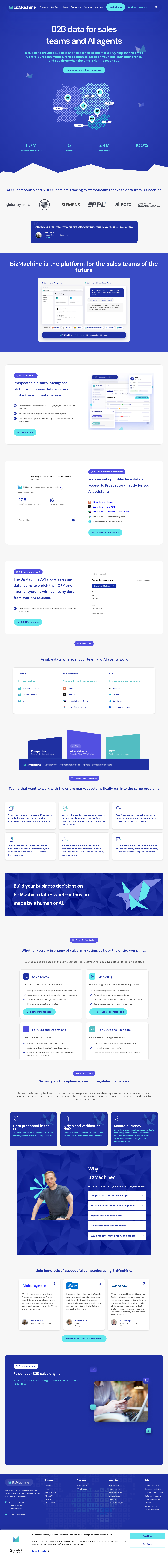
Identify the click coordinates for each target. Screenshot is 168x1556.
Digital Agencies (115, 1492)
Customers (76, 7)
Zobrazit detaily (39, 1551)
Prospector (82, 1485)
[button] (44, 7)
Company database (154, 1489)
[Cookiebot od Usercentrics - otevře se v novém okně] (16, 1551)
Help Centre (50, 1492)
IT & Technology (115, 1502)
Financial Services (116, 1496)
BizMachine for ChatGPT (104, 507)
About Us (88, 7)
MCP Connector (152, 1509)
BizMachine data (152, 1485)
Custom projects (152, 1499)
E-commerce (114, 1489)
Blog (47, 1489)
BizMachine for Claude (103, 502)
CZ (156, 7)
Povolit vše (147, 1536)
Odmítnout (147, 1544)
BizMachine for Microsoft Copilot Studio (111, 512)
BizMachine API (151, 1506)
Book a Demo (115, 7)
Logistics (112, 1499)
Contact (99, 7)
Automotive (113, 1485)
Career (48, 1485)
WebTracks (82, 1489)
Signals (148, 1502)
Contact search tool (154, 1492)
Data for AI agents (153, 1496)
